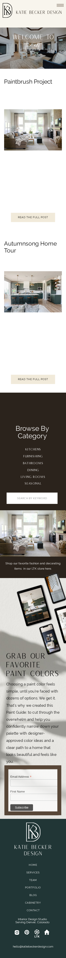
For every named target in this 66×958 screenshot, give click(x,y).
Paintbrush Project (28, 81)
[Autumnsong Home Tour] (33, 291)
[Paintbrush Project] (33, 129)
